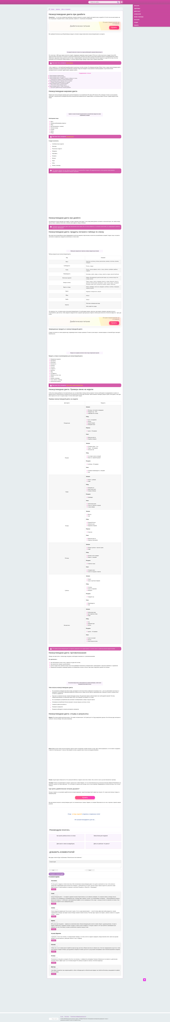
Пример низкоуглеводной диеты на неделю (60, 82)
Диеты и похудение (65, 9)
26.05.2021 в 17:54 (55, 968)
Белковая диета (70, 136)
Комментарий (53, 861)
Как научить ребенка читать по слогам (66, 835)
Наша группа (54, 1018)
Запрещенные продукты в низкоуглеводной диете (62, 79)
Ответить (53, 889)
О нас (61, 1016)
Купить (114, 27)
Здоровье (58, 9)
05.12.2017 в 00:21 (55, 922)
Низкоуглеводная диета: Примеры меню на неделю (60, 80)
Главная (52, 9)
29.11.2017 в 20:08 (55, 909)
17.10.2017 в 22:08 (55, 895)
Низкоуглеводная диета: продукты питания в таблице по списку (63, 78)
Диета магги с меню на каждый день (74, 385)
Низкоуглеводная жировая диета (56, 75)
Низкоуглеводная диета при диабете (57, 76)
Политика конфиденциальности (78, 1016)
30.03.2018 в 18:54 (55, 946)
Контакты (67, 1016)
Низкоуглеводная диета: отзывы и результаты (59, 86)
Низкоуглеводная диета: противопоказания (58, 83)
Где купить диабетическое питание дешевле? (61, 87)
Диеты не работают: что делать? (102, 843)
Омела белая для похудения (101, 835)
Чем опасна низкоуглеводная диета (59, 84)
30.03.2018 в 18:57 (55, 957)
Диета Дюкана (69, 62)
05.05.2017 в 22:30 (55, 882)
